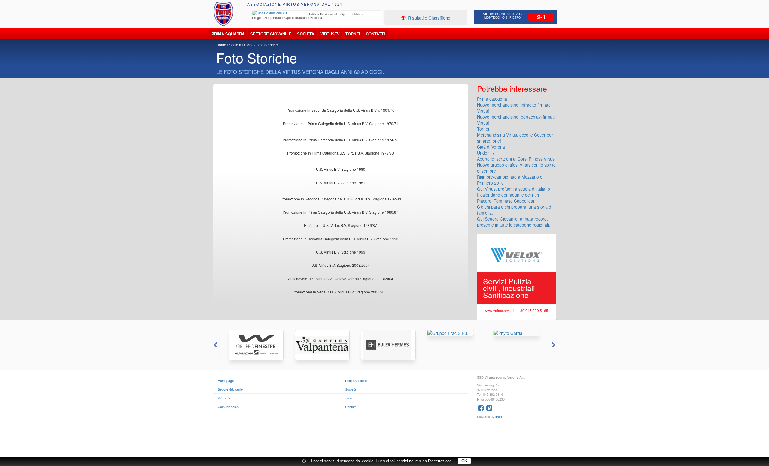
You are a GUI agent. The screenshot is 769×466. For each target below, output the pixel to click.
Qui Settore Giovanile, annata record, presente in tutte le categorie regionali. (513, 222)
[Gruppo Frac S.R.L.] (451, 333)
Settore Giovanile (270, 34)
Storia (249, 44)
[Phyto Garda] (517, 333)
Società (305, 34)
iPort (498, 416)
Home (221, 44)
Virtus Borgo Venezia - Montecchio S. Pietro (502, 16)
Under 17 (486, 153)
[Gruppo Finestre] (252, 345)
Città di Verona (491, 147)
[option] (317, 16)
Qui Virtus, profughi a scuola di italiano (513, 189)
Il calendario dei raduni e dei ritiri (508, 195)
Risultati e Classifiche (428, 17)
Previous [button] (215, 345)
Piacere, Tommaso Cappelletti (505, 201)
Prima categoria (492, 99)
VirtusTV (330, 34)
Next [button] (554, 345)
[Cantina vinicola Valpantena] (318, 345)
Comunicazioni (228, 406)
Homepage (226, 380)
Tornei (352, 34)
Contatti (375, 34)
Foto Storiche (267, 44)
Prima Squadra (228, 34)
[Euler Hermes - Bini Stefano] (384, 345)
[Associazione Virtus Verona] (223, 14)
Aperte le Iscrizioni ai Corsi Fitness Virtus (516, 159)
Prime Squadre (356, 380)
